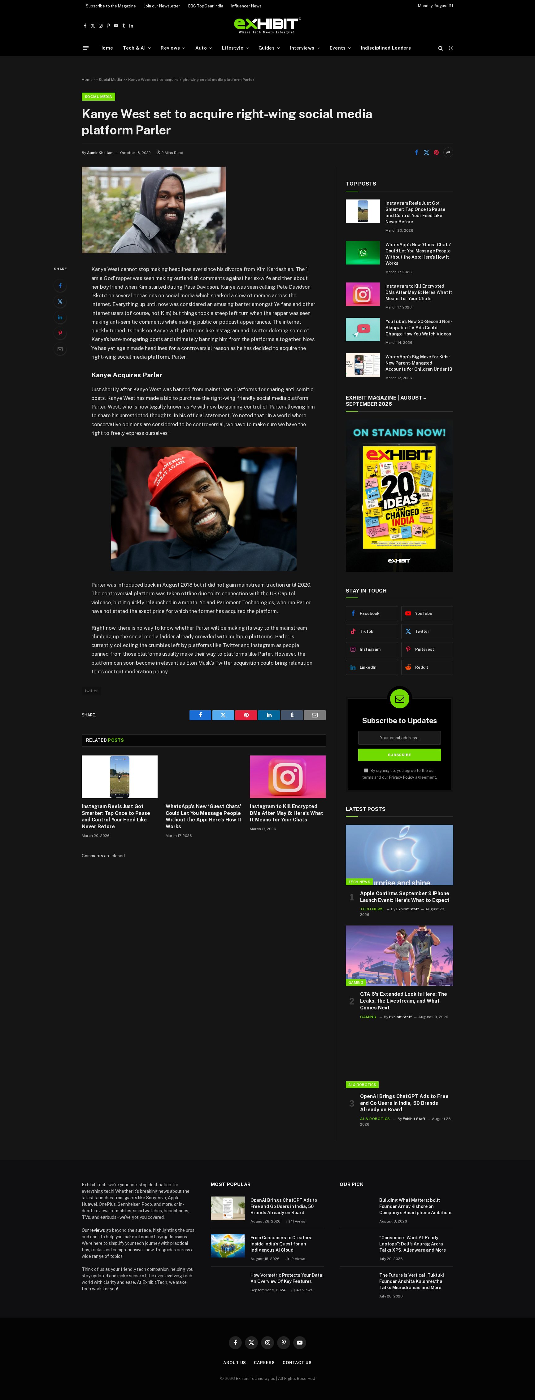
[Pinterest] (60, 333)
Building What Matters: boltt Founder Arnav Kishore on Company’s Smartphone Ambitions (416, 1206)
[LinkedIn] (60, 317)
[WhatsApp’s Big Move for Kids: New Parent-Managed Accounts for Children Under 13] (363, 365)
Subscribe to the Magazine (111, 6)
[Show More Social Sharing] (448, 152)
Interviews (302, 47)
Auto (201, 47)
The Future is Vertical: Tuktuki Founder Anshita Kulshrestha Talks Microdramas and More (411, 1281)
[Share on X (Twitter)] (426, 152)
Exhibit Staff (407, 909)
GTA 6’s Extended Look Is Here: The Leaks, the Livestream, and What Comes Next (403, 1001)
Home (106, 47)
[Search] (440, 48)
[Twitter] (60, 301)
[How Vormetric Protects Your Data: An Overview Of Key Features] (228, 1283)
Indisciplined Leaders (386, 47)
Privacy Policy (401, 777)
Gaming (355, 982)
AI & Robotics (362, 1085)
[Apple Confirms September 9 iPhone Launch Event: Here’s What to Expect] (399, 855)
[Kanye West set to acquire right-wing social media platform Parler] (154, 251)
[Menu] (86, 48)
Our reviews (93, 1230)
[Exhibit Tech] (267, 25)
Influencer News (246, 6)
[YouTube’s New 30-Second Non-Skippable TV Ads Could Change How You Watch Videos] (363, 329)
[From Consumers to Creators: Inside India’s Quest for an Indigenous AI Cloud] (228, 1246)
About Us (234, 1362)
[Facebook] (60, 285)
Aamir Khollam (100, 153)
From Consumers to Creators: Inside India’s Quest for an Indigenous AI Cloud (281, 1244)
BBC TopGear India (205, 6)
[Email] (60, 349)
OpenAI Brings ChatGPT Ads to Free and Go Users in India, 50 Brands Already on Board (404, 1103)
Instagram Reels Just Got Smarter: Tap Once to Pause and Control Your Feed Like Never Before (116, 816)
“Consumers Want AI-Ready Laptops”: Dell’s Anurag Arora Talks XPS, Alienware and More (412, 1244)
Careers (264, 1362)
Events (338, 47)
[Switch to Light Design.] (450, 48)
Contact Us (297, 1362)
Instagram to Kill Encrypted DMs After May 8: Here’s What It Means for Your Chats (286, 813)
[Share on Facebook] (416, 152)
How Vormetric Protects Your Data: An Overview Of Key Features (287, 1278)
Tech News (359, 882)
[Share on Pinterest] (436, 152)
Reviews (170, 47)
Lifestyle (232, 47)
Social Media (110, 79)
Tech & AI (134, 47)
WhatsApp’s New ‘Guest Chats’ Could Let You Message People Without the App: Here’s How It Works (203, 816)
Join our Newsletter (162, 6)
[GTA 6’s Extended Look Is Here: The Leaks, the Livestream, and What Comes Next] (399, 955)
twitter (91, 691)
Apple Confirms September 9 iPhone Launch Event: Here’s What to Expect (405, 896)
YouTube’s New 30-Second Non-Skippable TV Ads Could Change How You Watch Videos (418, 327)
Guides (267, 47)
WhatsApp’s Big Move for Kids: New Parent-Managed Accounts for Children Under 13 (418, 363)
